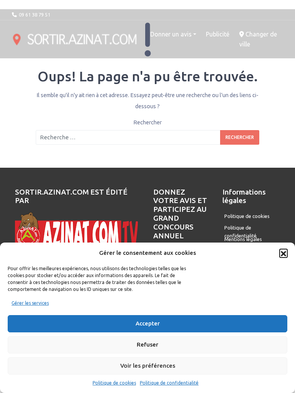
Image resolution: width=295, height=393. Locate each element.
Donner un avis (171, 34)
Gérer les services (30, 303)
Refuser (147, 344)
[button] (283, 253)
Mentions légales (243, 239)
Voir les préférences (147, 365)
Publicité (217, 34)
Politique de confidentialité (169, 382)
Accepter (148, 323)
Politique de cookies (114, 382)
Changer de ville (258, 39)
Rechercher (147, 122)
